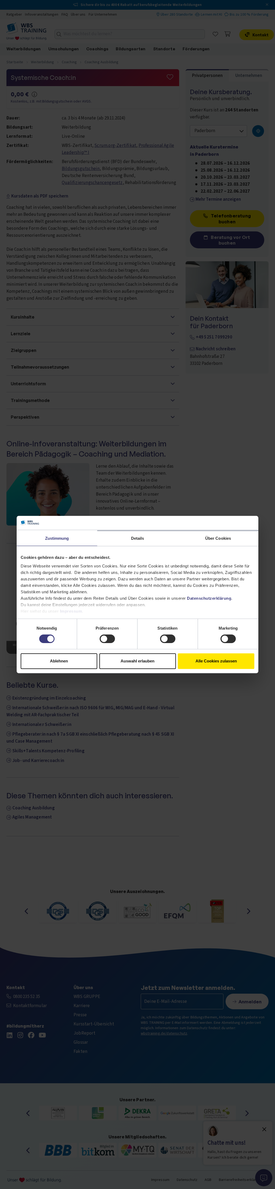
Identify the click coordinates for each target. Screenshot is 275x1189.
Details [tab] (137, 538)
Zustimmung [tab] (57, 538)
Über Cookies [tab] (218, 538)
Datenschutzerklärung (209, 598)
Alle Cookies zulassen (216, 661)
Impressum (71, 611)
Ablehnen (59, 661)
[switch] (107, 638)
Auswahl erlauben (137, 661)
